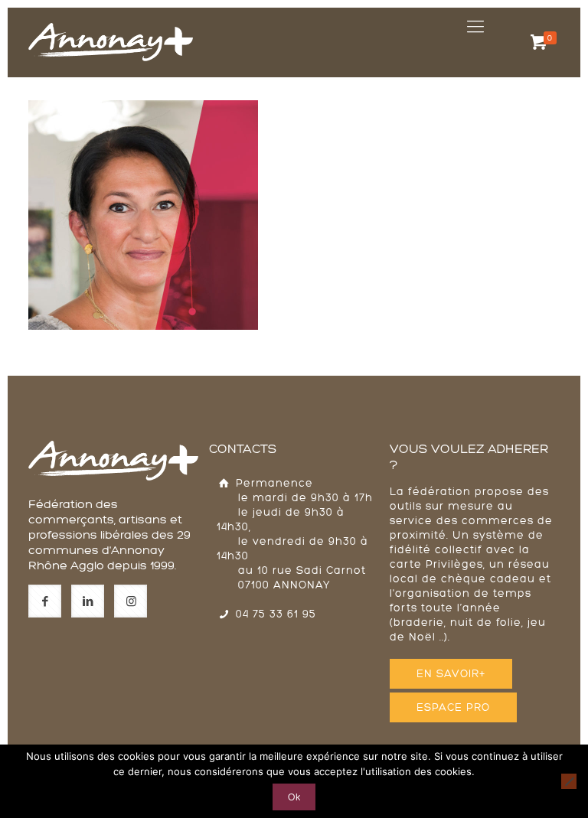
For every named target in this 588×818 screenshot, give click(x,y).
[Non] (569, 781)
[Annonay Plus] (110, 27)
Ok (294, 797)
